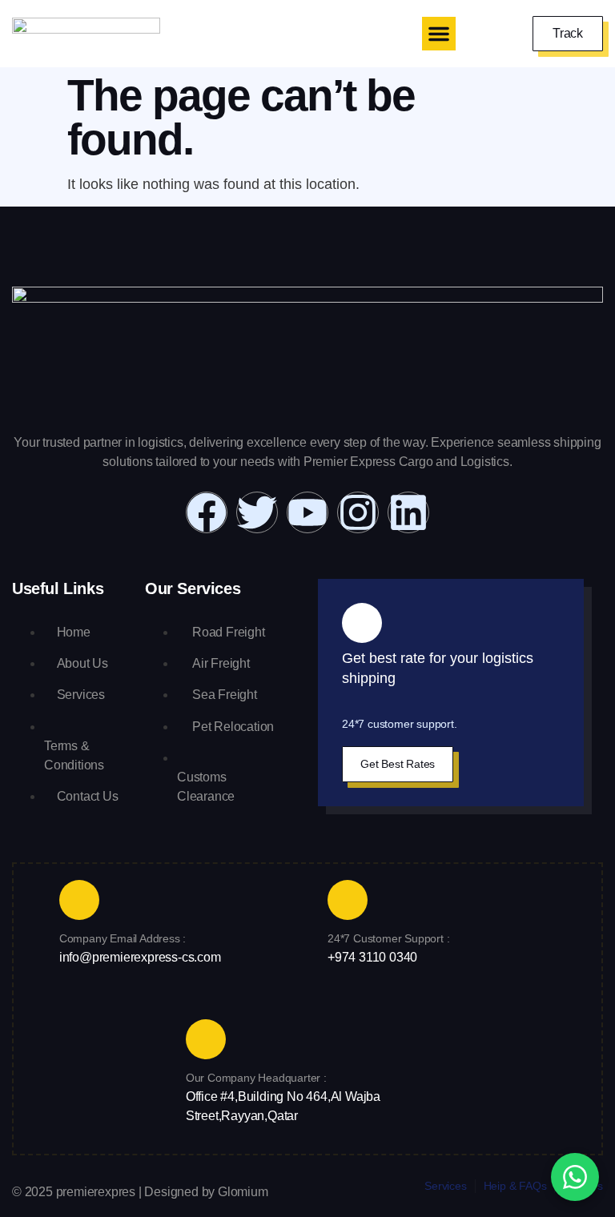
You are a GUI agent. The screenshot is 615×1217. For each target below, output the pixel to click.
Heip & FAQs (515, 1185)
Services (445, 1185)
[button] (439, 33)
